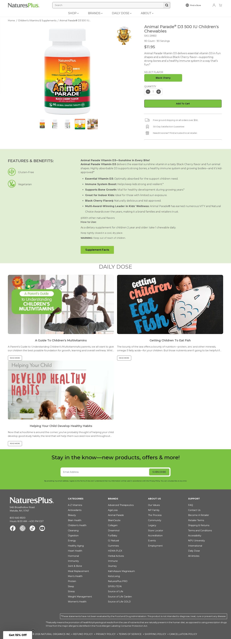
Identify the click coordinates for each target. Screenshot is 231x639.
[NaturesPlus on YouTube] (42, 529)
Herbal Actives (116, 556)
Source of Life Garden (120, 596)
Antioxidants (74, 510)
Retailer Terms (196, 520)
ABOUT (146, 13)
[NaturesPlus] (23, 5)
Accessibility (194, 535)
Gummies (113, 545)
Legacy (152, 525)
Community (154, 520)
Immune (113, 561)
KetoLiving (114, 576)
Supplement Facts (97, 249)
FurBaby (112, 535)
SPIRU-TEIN (115, 586)
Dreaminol (113, 530)
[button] (17, 635)
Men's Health (75, 576)
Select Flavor (153, 72)
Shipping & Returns (198, 525)
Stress (71, 591)
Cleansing (73, 530)
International (195, 545)
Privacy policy (106, 634)
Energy (72, 540)
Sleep (71, 586)
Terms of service (130, 634)
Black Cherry (163, 77)
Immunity (73, 561)
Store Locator (155, 530)
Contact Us (194, 510)
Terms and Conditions (200, 530)
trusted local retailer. (187, 133)
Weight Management (80, 596)
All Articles (193, 556)
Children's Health (77, 525)
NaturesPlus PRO (117, 581)
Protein (72, 581)
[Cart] (220, 5)
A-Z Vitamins (75, 505)
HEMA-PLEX (115, 550)
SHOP (72, 13)
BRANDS (94, 13)
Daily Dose (194, 550)
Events (152, 540)
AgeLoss (113, 510)
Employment (155, 545)
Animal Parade (116, 515)
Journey (112, 566)
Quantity (150, 86)
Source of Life (115, 591)
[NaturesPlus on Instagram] (22, 529)
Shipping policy (155, 634)
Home (11, 20)
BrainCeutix (114, 520)
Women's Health (77, 601)
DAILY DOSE (121, 13)
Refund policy (83, 634)
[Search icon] (166, 5)
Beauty (72, 515)
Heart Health (75, 550)
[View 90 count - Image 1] (67, 71)
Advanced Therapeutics (121, 505)
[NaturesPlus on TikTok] (32, 529)
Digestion (73, 535)
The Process (155, 515)
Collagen (113, 525)
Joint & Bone (75, 566)
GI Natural (113, 540)
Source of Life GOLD (119, 601)
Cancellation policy (183, 634)
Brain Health (74, 520)
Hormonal (73, 556)
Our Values (154, 505)
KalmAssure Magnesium (121, 571)
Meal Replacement (78, 571)
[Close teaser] (33, 630)
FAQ (190, 505)
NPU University (196, 540)
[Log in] (214, 5)
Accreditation (155, 535)
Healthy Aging (76, 545)
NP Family (154, 510)
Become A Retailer (198, 515)
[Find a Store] (195, 5)
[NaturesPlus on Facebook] (13, 529)
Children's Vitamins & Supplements (37, 20)
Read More (15, 358)
